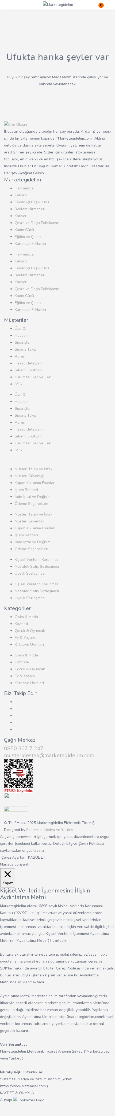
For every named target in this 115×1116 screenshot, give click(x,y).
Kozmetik (22, 623)
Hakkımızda (24, 188)
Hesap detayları (28, 363)
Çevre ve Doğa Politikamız (37, 222)
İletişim (21, 195)
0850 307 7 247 (23, 748)
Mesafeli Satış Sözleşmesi (37, 566)
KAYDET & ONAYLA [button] (17, 1092)
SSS (18, 384)
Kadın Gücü (24, 229)
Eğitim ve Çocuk (28, 236)
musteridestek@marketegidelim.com (49, 755)
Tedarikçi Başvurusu (32, 202)
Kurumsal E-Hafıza (30, 243)
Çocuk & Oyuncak (30, 630)
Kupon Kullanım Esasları (35, 482)
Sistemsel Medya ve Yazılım (49, 829)
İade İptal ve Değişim (33, 496)
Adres (20, 356)
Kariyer (20, 215)
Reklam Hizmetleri (30, 209)
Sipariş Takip (25, 349)
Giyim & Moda (26, 616)
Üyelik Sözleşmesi (30, 573)
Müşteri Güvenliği (29, 475)
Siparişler (23, 342)
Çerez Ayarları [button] (13, 857)
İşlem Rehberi (26, 489)
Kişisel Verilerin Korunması (37, 559)
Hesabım (22, 335)
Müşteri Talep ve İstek (33, 469)
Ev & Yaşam (25, 637)
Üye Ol (20, 328)
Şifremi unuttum (28, 370)
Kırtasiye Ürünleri (29, 644)
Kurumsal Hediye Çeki (33, 377)
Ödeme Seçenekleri (31, 503)
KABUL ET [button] (36, 857)
